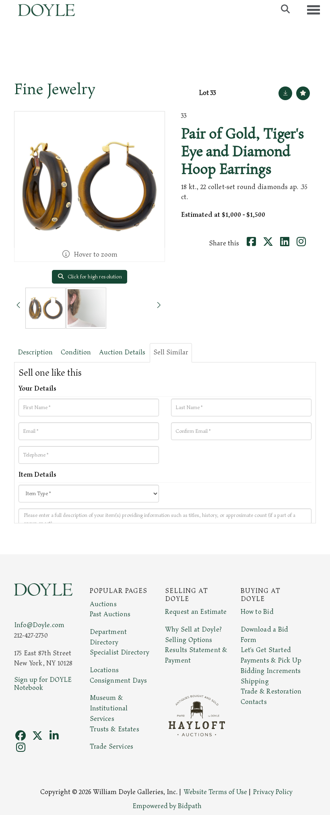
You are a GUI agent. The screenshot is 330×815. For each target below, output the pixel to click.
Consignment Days (118, 681)
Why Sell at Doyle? (193, 630)
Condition (76, 352)
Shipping (255, 681)
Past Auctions (110, 614)
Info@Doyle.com (39, 625)
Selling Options (188, 640)
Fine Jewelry (54, 89)
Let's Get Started (266, 650)
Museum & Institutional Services (109, 708)
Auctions (103, 604)
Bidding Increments (271, 671)
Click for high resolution (94, 277)
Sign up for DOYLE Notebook (43, 684)
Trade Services (112, 747)
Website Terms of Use (215, 792)
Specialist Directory (119, 652)
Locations (104, 670)
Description (35, 352)
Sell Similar (170, 352)
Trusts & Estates (114, 729)
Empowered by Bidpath (167, 806)
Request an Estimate (196, 612)
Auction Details (122, 352)
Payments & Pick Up (271, 661)
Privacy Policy (273, 792)
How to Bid (257, 612)
